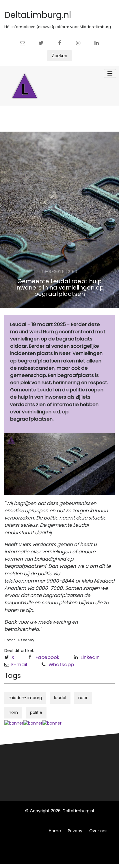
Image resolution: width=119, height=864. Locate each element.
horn (13, 712)
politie (36, 712)
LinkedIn (90, 657)
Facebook (47, 657)
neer (83, 698)
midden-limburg (25, 698)
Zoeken (59, 55)
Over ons (98, 831)
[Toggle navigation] (110, 73)
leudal (60, 698)
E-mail (19, 664)
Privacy (75, 831)
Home (55, 831)
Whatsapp (61, 664)
